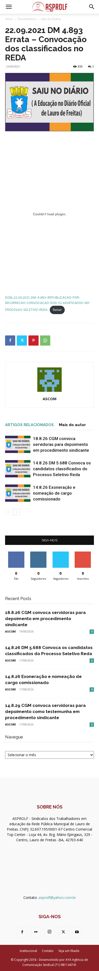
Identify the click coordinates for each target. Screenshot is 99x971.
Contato (48, 951)
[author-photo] (49, 392)
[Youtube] (77, 932)
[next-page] (16, 512)
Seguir (38, 553)
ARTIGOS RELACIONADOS (29, 425)
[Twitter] (22, 340)
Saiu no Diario (51, 19)
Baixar (57, 310)
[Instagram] (49, 932)
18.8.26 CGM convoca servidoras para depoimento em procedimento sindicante (61, 444)
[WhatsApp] (45, 340)
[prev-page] (8, 512)
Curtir (16, 553)
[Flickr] (36, 932)
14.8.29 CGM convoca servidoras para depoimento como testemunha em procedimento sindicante (45, 711)
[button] (9, 7)
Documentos (27, 19)
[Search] (92, 7)
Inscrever (83, 553)
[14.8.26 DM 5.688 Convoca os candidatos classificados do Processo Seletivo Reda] (17, 469)
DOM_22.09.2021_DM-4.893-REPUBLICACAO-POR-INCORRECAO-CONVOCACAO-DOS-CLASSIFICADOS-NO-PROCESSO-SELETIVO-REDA (48, 304)
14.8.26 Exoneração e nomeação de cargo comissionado (54, 493)
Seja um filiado (68, 951)
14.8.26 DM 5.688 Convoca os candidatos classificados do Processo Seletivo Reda (62, 468)
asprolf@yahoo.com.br (57, 897)
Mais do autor (72, 425)
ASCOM (50, 398)
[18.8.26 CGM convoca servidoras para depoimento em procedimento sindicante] (17, 444)
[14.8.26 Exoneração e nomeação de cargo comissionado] (17, 493)
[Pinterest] (33, 340)
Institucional (28, 951)
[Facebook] (10, 340)
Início (9, 19)
